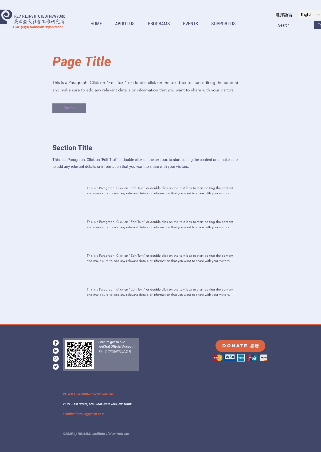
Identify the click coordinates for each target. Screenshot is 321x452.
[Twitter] (56, 367)
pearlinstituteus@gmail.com (83, 414)
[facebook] (56, 343)
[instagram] (56, 359)
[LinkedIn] (56, 351)
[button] (125, 24)
